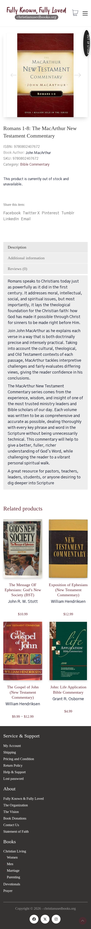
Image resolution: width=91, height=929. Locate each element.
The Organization (15, 805)
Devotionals (11, 884)
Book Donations (14, 818)
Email (26, 219)
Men (10, 864)
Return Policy (13, 765)
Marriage (13, 870)
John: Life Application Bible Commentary (68, 689)
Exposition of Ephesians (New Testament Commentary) (68, 590)
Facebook (12, 213)
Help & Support (14, 772)
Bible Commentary (34, 164)
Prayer (7, 891)
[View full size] (10, 40)
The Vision (11, 812)
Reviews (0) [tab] (17, 269)
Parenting (13, 877)
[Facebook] (34, 919)
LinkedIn (11, 219)
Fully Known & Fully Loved (23, 798)
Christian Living (14, 851)
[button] (85, 13)
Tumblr (67, 213)
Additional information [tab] (26, 258)
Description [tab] (17, 247)
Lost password (13, 778)
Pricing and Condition (18, 759)
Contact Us (11, 825)
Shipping (9, 752)
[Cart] (75, 13)
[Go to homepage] (36, 13)
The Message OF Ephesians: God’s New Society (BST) (23, 590)
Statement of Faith (16, 831)
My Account (12, 746)
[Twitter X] (45, 919)
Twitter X (31, 213)
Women (12, 857)
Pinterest (50, 213)
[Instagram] (56, 919)
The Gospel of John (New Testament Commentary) (23, 692)
